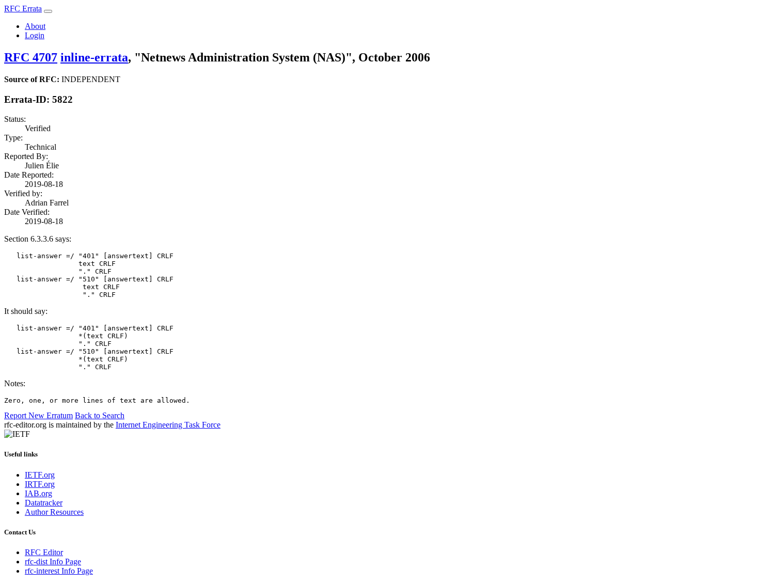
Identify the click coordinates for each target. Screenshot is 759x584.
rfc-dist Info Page (53, 561)
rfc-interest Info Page (59, 570)
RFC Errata (23, 8)
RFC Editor (44, 552)
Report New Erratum (38, 415)
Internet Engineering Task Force (168, 424)
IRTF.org (40, 484)
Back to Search (99, 415)
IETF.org (40, 474)
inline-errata (94, 57)
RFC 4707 (30, 57)
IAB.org (38, 493)
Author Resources (54, 512)
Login (34, 35)
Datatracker (43, 502)
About (35, 26)
